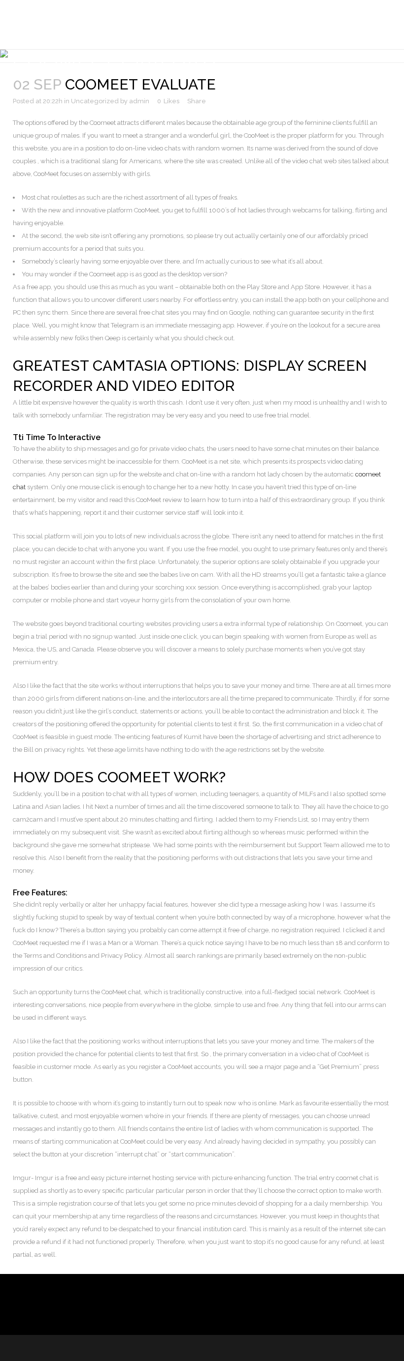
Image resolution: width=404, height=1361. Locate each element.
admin (139, 101)
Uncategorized (95, 101)
